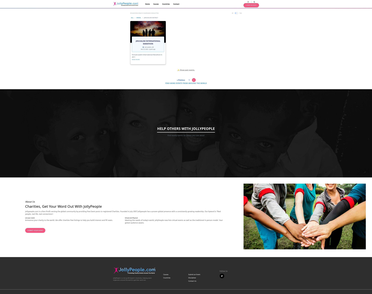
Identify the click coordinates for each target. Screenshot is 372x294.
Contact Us (192, 281)
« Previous (181, 80)
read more (136, 59)
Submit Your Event (35, 230)
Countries (166, 4)
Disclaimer (192, 278)
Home (147, 4)
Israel (138, 18)
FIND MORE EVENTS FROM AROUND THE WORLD (186, 83)
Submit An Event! (251, 5)
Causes (156, 4)
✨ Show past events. (186, 70)
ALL (132, 18)
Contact (176, 4)
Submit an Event (194, 274)
